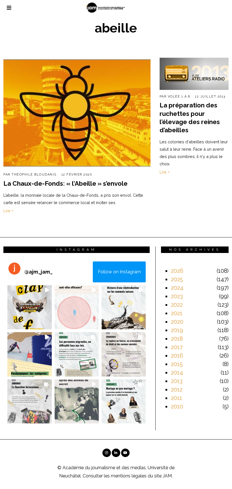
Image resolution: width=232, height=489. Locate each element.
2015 (177, 364)
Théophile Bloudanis (34, 174)
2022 (177, 304)
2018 (177, 338)
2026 (177, 270)
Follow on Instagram (119, 271)
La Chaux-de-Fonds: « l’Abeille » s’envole (65, 183)
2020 (177, 321)
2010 (177, 406)
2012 (176, 389)
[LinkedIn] (116, 453)
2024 (177, 287)
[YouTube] (125, 453)
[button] (29, 307)
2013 (176, 381)
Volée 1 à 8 (179, 96)
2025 (177, 279)
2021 (176, 313)
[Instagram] (106, 453)
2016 (177, 355)
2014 (177, 372)
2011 (176, 398)
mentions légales (129, 476)
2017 (177, 347)
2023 (177, 296)
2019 (177, 330)
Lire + (8, 210)
